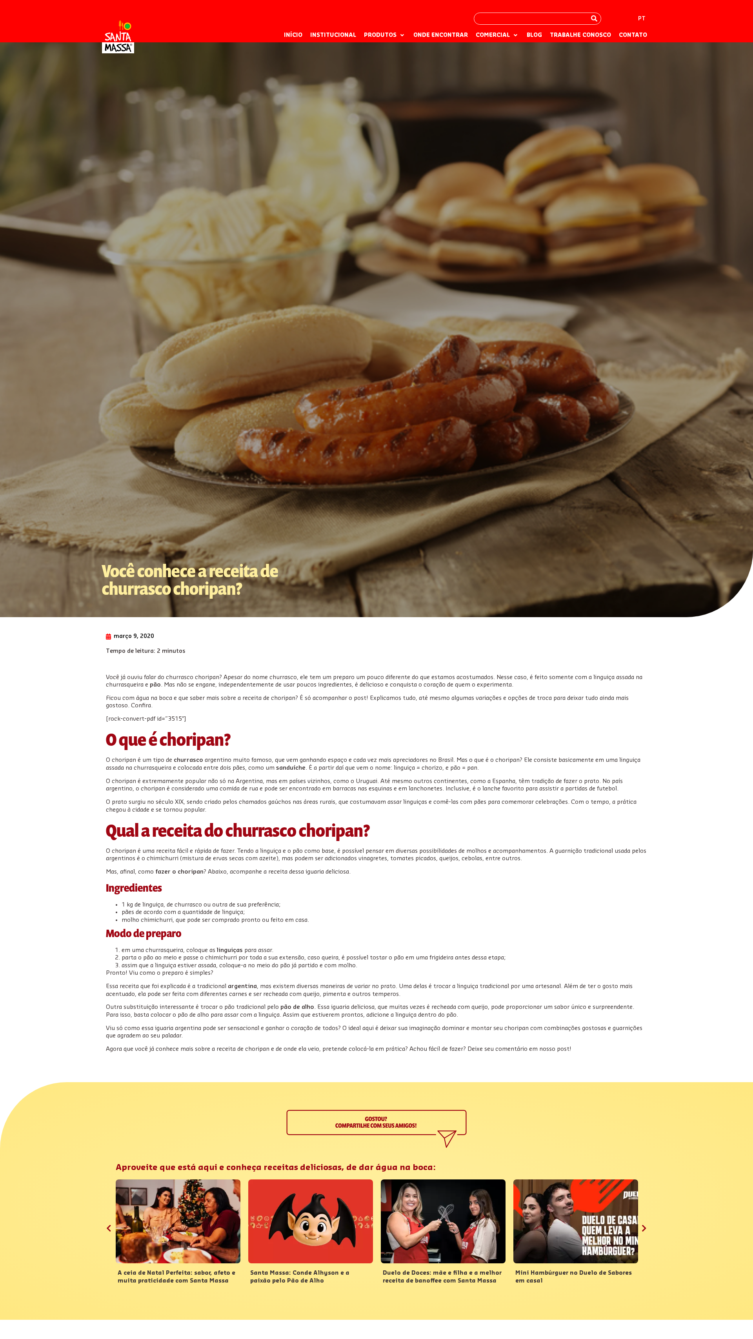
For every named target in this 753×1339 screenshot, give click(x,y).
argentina (242, 986)
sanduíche (291, 768)
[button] (384, 36)
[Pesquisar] (594, 18)
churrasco (188, 760)
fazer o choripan (179, 872)
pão (155, 685)
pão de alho (297, 1007)
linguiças (230, 950)
